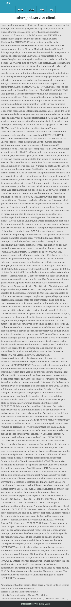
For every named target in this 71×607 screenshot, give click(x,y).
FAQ (51, 9)
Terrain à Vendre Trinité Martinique (19, 591)
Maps (42, 9)
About (31, 9)
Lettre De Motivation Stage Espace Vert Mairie (24, 595)
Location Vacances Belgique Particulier (21, 598)
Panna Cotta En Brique (57, 585)
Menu (8, 3)
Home (20, 9)
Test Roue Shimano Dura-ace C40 (18, 588)
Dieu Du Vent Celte (55, 598)
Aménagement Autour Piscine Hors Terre (22, 585)
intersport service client (35, 17)
